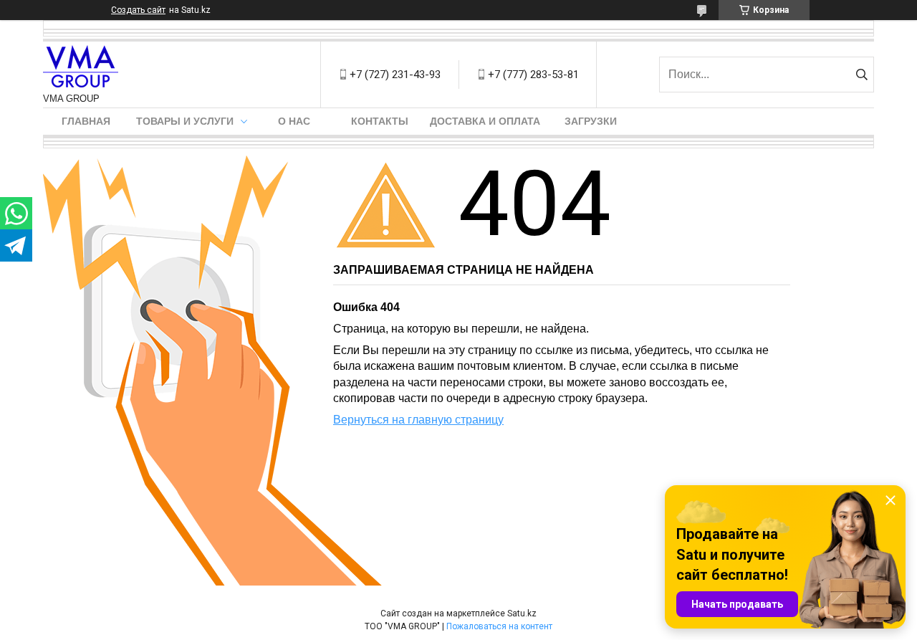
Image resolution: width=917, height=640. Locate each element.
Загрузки (591, 121)
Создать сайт (138, 10)
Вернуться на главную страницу (418, 420)
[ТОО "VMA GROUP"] (80, 67)
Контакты (379, 121)
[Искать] (861, 74)
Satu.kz (522, 613)
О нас (294, 121)
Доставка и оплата (485, 121)
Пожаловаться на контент (499, 626)
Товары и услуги (185, 121)
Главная (86, 121)
